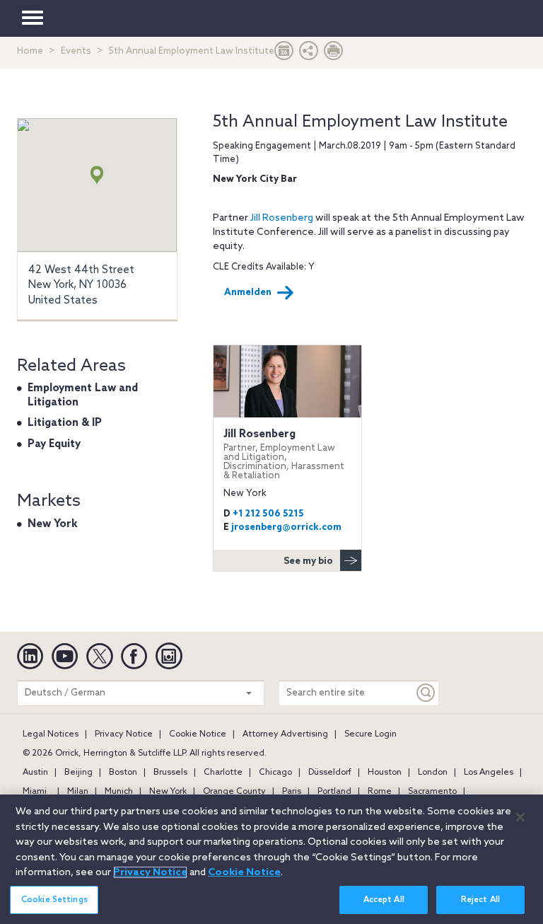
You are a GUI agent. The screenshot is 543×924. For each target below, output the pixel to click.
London (433, 773)
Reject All (480, 900)
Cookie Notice (197, 734)
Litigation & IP (65, 423)
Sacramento (432, 792)
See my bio (308, 561)
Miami (35, 792)
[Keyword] (426, 693)
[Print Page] (334, 54)
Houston (385, 773)
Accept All (383, 900)
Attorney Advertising (285, 734)
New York (53, 524)
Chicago (275, 773)
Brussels (170, 773)
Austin (35, 773)
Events (76, 51)
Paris (291, 792)
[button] (309, 54)
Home (30, 51)
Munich (119, 792)
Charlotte (223, 773)
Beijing (78, 773)
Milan (77, 792)
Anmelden (248, 292)
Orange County (234, 792)
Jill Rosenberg (281, 218)
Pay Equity (54, 444)
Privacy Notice (124, 734)
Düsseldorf (329, 773)
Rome (380, 792)
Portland (334, 792)
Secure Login (370, 734)
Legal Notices (50, 734)
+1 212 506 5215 (268, 514)
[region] (271, 859)
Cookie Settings (54, 900)
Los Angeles (488, 773)
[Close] (520, 817)
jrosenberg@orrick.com (286, 527)
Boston (123, 773)
